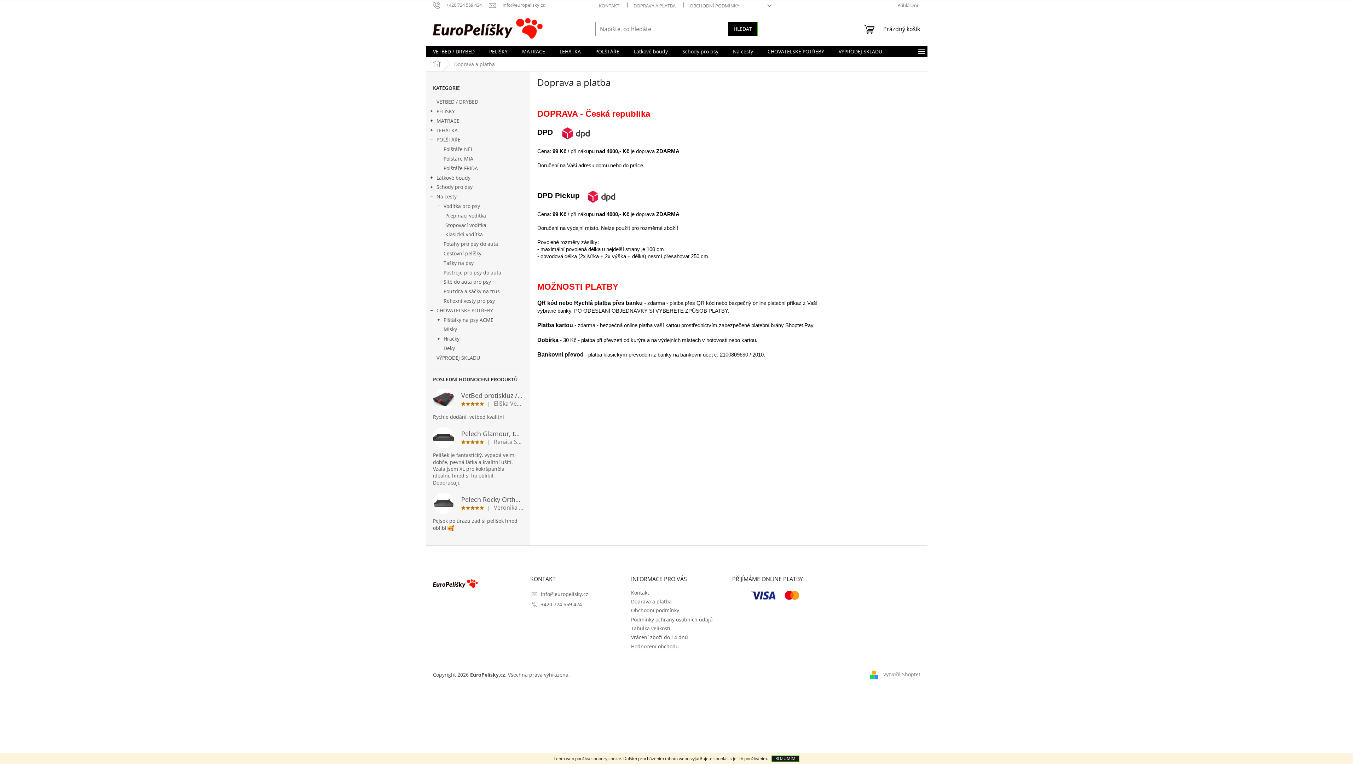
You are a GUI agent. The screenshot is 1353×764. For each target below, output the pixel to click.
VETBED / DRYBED (457, 101)
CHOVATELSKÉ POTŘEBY (464, 310)
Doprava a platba (655, 5)
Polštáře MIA (458, 158)
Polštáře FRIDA (461, 168)
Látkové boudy (453, 177)
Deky (449, 348)
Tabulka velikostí (650, 628)
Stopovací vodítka (465, 225)
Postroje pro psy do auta (472, 272)
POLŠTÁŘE (448, 139)
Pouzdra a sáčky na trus (472, 291)
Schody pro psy (454, 187)
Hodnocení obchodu (655, 646)
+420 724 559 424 (561, 604)
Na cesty (446, 196)
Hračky (451, 338)
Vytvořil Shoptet (901, 674)
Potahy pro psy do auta (471, 244)
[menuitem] (454, 51)
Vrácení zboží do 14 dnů (659, 637)
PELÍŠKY (445, 111)
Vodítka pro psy (462, 206)
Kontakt (609, 5)
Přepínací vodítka (465, 215)
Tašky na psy (459, 263)
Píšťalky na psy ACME (468, 320)
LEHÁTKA (447, 130)
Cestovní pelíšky (462, 253)
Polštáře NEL (458, 149)
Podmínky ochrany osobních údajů (672, 619)
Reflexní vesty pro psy (469, 300)
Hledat (743, 28)
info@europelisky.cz (564, 594)
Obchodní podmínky (714, 5)
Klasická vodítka (464, 234)
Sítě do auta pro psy (467, 281)
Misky (450, 329)
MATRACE (447, 120)
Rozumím (785, 759)
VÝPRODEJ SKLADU (458, 357)
